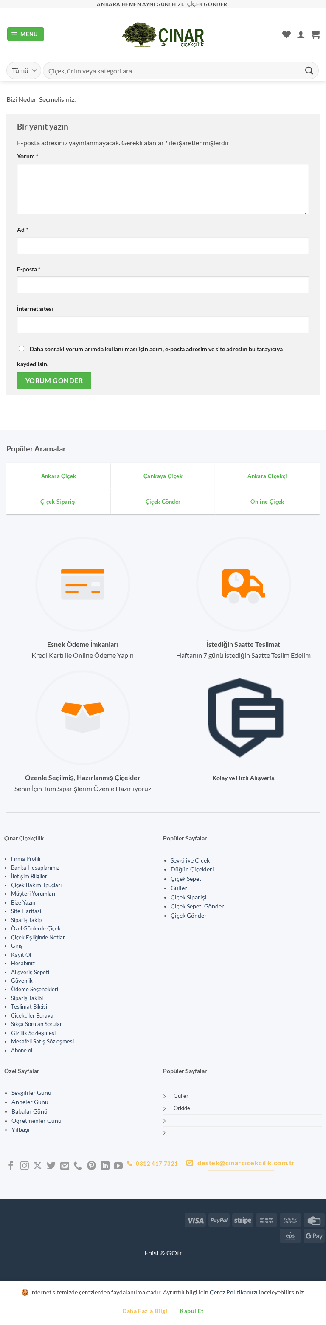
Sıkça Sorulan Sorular (36, 1024)
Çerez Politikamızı (234, 1292)
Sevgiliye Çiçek (190, 860)
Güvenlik (22, 980)
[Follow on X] (37, 1166)
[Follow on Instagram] (24, 1166)
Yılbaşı (20, 1129)
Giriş (17, 945)
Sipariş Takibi (27, 998)
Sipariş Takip (26, 919)
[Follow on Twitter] (51, 1166)
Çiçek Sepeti (187, 878)
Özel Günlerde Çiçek (36, 928)
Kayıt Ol (21, 954)
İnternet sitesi (35, 308)
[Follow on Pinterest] (91, 1166)
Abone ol (21, 1050)
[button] (26, 34)
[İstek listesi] (286, 34)
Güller (179, 888)
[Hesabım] (301, 34)
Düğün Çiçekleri (192, 869)
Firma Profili (25, 858)
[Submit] (309, 70)
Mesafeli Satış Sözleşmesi (42, 1041)
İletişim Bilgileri (29, 876)
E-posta (29, 269)
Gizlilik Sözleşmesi (33, 1032)
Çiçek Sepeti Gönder (197, 906)
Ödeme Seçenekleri (34, 989)
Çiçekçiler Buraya (32, 1015)
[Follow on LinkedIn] (105, 1166)
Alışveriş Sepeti (30, 972)
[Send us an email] (64, 1166)
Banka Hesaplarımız (35, 867)
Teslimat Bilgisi (29, 1006)
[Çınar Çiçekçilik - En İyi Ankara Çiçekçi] (163, 34)
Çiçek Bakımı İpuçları (36, 885)
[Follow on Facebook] (10, 1166)
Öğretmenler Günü (36, 1120)
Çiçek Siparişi (189, 897)
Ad (22, 229)
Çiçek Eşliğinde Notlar (38, 937)
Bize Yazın (23, 902)
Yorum (28, 156)
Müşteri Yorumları (33, 893)
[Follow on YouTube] (118, 1166)
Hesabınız (23, 963)
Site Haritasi (26, 911)
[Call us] (77, 1166)
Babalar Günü (29, 1111)
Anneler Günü (29, 1102)
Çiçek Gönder (189, 915)
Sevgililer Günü (31, 1092)
